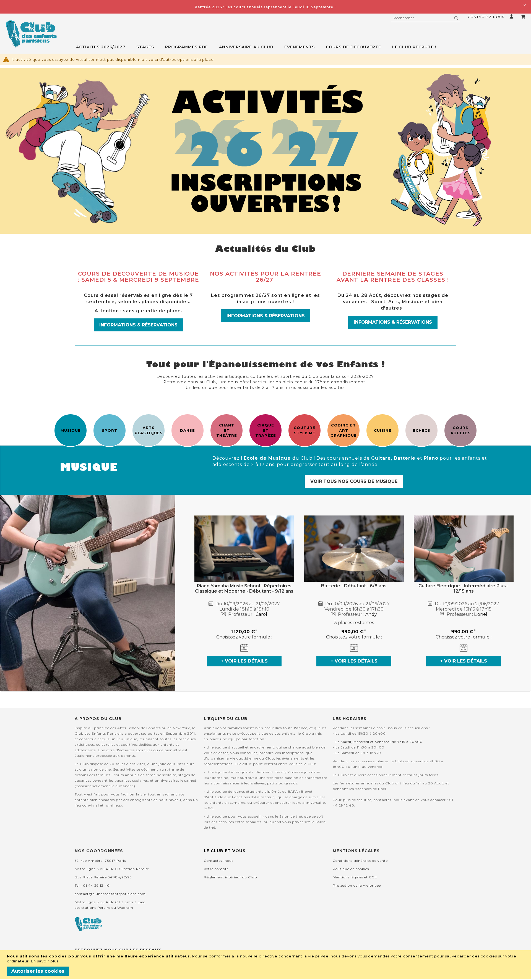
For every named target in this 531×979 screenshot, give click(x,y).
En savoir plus (45, 961)
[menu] (303, 47)
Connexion (512, 16)
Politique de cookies (351, 869)
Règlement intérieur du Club (230, 877)
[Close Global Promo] (524, 5)
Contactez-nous (486, 17)
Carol (261, 614)
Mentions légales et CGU (355, 877)
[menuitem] (103, 47)
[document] (266, 965)
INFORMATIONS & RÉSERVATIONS (138, 325)
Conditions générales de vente (360, 860)
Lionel (480, 614)
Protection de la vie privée (357, 885)
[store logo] (31, 34)
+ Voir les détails (244, 661)
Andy (371, 614)
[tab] (303, 47)
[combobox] (425, 18)
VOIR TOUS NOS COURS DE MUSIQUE (353, 481)
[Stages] (265, 151)
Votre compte (216, 869)
